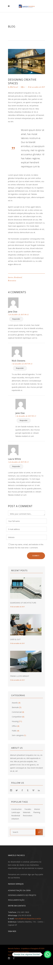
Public (14, 730)
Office (23, 87)
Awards (15, 703)
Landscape (15, 812)
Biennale (15, 707)
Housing (15, 721)
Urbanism (15, 819)
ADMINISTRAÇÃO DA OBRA (19, 890)
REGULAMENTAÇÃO (16, 900)
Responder (16, 319)
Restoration (12, 280)
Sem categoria (17, 735)
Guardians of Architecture (23, 603)
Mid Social (14, 87)
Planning (36, 812)
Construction (16, 809)
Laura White (14, 458)
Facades (28, 809)
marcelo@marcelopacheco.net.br (28, 918)
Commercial (16, 712)
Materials (26, 812)
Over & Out (15, 639)
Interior (10, 277)
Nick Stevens (18, 360)
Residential (18, 277)
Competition (17, 717)
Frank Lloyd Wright (19, 676)
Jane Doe (12, 311)
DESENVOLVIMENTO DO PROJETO (22, 895)
